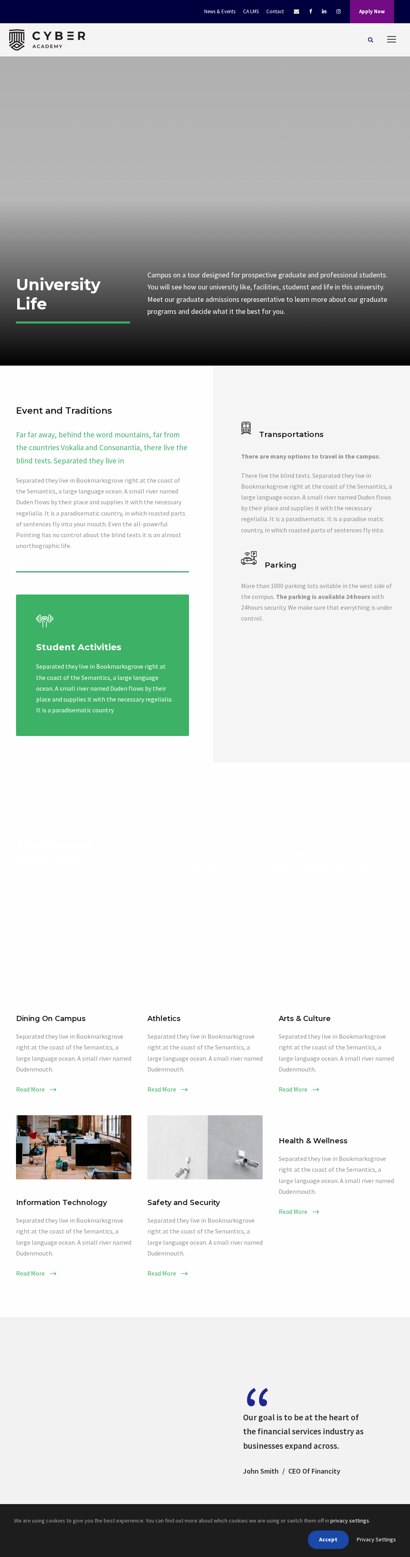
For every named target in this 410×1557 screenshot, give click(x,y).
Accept (328, 1539)
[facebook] (310, 11)
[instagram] (338, 11)
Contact (275, 11)
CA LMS (251, 11)
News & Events (219, 11)
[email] (296, 11)
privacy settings (349, 1520)
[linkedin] (324, 11)
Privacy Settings (376, 1539)
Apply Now (372, 11)
